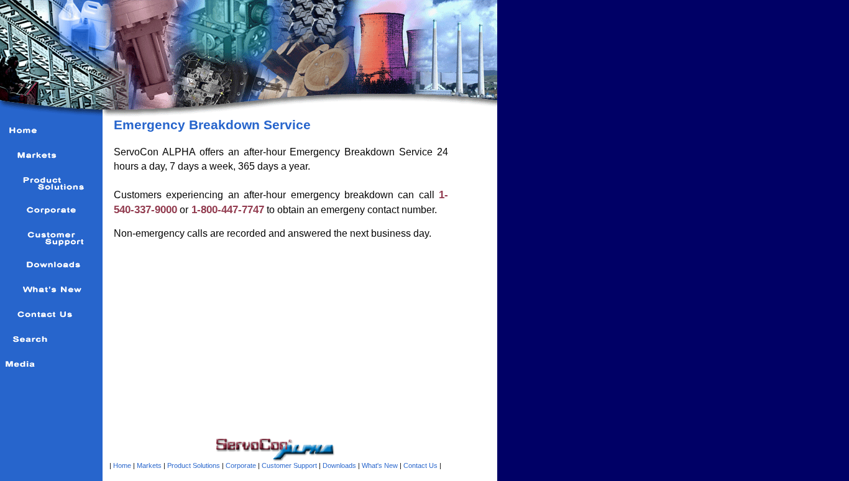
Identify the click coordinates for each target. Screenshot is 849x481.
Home (122, 465)
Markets (149, 465)
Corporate (241, 465)
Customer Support (289, 465)
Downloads (339, 465)
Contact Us (420, 465)
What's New (379, 465)
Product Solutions (193, 465)
